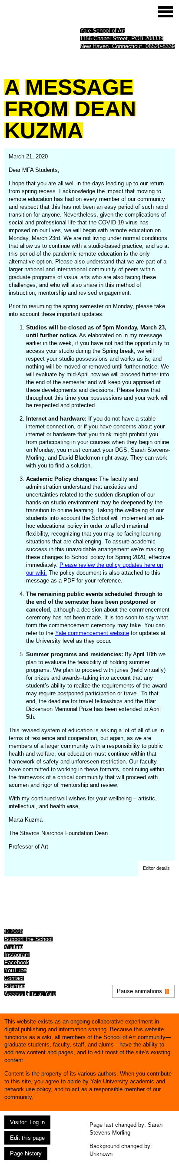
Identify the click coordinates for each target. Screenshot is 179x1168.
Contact (14, 978)
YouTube (15, 970)
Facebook (16, 962)
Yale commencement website (92, 633)
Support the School (28, 939)
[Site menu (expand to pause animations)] (165, 11)
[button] (156, 868)
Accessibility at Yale (30, 993)
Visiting (13, 947)
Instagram (17, 954)
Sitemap (14, 986)
